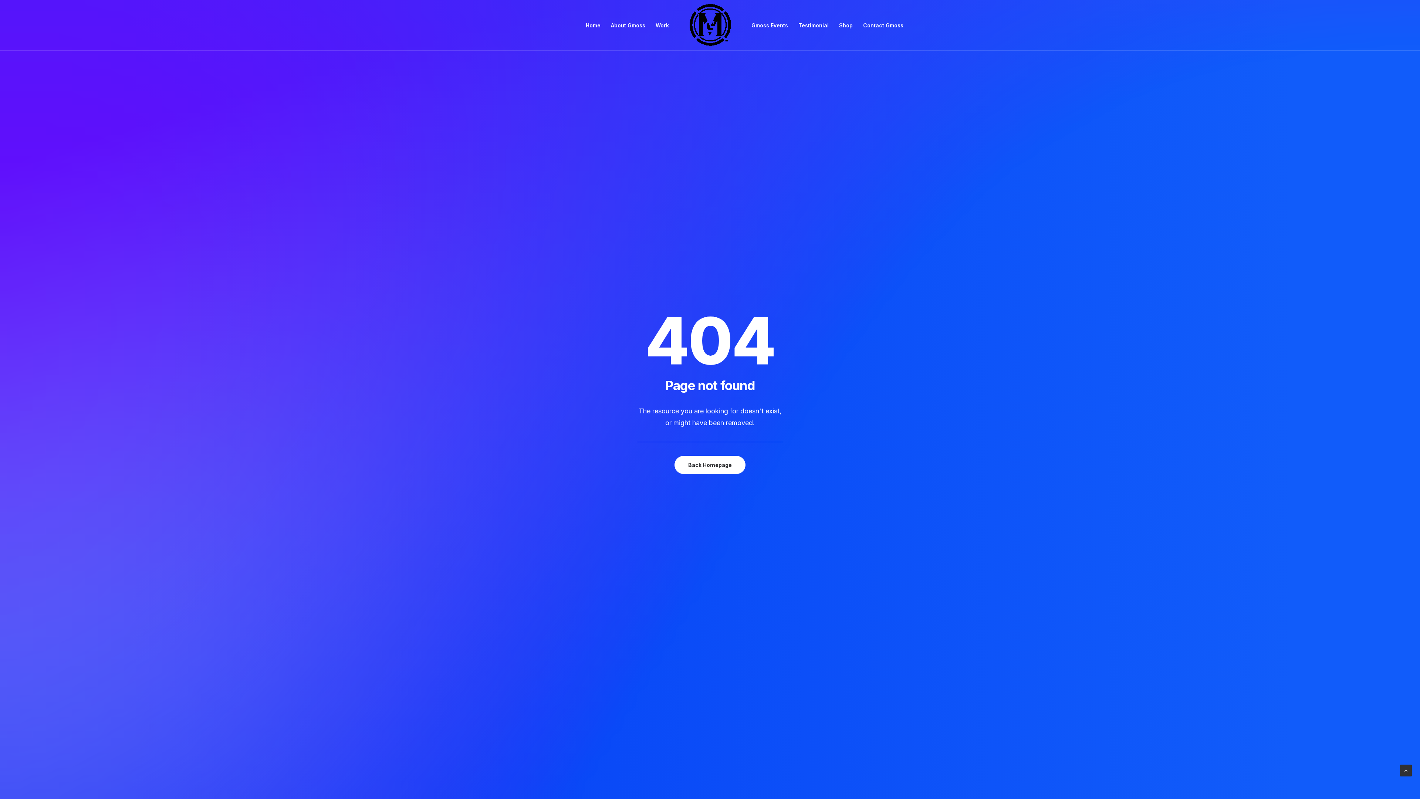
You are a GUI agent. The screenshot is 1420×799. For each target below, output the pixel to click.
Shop (846, 25)
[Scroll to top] (1406, 769)
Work (662, 25)
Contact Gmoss (883, 25)
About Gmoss (628, 25)
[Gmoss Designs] (710, 25)
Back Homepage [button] (710, 465)
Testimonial (813, 25)
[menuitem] (593, 25)
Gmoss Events (769, 25)
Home (593, 25)
